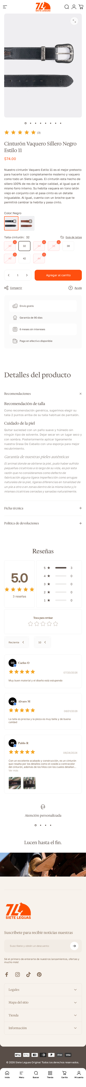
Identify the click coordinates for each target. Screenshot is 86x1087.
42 (24, 258)
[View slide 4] (50, 825)
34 (39, 245)
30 (9, 245)
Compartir (16, 287)
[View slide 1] (35, 825)
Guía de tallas (74, 237)
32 (24, 245)
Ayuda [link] (78, 287)
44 (39, 258)
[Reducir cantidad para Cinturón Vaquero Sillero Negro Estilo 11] (8, 275)
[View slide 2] (40, 825)
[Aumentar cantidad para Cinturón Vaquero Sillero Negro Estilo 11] (26, 275)
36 (53, 245)
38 (68, 245)
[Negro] (11, 223)
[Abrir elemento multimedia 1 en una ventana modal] (74, 21)
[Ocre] (27, 223)
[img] (20, 132)
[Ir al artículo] (25, 123)
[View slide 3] (45, 825)
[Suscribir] (74, 946)
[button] (59, 567)
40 (9, 258)
